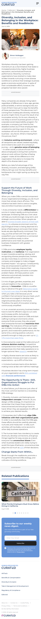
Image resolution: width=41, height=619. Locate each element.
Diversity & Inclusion (9, 582)
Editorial (11, 10)
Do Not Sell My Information (10, 609)
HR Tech (5, 573)
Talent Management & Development (15, 586)
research (23, 351)
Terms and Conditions (20, 606)
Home (4, 10)
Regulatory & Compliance (11, 590)
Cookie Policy (24, 603)
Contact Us (13, 603)
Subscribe (20, 543)
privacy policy (21, 552)
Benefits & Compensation (11, 578)
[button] (13, 513)
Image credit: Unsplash (30, 47)
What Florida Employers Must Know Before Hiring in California (20, 505)
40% (22, 448)
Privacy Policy (6, 606)
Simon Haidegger (17, 55)
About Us (4, 603)
